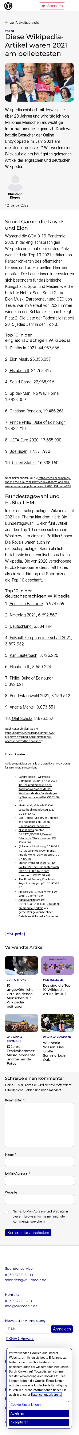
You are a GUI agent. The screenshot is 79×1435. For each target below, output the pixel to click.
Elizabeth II (19, 370)
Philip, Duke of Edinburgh (31, 678)
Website (11, 1192)
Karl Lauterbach (23, 655)
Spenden (55, 5)
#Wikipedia (15, 934)
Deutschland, (21, 626)
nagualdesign (32, 821)
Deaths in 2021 (22, 347)
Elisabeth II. (19, 666)
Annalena (18, 603)
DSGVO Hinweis (20, 1338)
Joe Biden (18, 451)
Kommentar (14, 1100)
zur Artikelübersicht (24, 23)
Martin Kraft (25, 805)
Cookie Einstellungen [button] (26, 1405)
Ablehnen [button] (17, 1413)
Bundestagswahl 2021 (29, 695)
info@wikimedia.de (21, 1306)
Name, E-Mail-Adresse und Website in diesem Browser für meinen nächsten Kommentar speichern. (40, 1216)
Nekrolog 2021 (23, 614)
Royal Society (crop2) (32, 883)
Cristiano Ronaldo (25, 410)
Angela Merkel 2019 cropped (36, 854)
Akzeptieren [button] (19, 1422)
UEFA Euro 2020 (24, 440)
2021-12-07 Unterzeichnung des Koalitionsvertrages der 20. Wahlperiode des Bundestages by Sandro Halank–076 (38, 789)
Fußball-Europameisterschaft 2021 (40, 637)
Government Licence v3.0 (34, 826)
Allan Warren (26, 830)
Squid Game (20, 381)
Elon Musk (18, 359)
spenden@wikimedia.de (25, 1280)
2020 (9, 242)
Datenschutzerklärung (46, 1395)
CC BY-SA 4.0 (27, 813)
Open (46, 821)
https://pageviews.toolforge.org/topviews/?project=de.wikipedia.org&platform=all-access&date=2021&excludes (30, 737)
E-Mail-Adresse (17, 1173)
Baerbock (35, 603)
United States (23, 462)
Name (10, 1155)
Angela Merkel (22, 707)
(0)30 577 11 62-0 (18, 1301)
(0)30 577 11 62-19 (19, 1275)
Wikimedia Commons (45, 916)
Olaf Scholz (21, 718)
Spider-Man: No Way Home (34, 393)
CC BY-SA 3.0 (34, 895)
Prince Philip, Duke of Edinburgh (37, 422)
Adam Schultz (27, 899)
